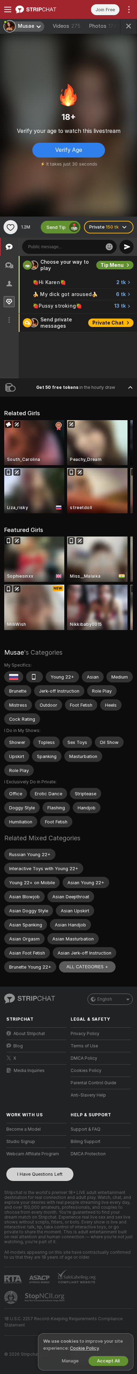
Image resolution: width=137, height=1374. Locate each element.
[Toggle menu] (7, 9)
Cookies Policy (86, 1070)
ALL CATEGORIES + (87, 966)
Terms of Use (84, 1046)
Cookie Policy (84, 1348)
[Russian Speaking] (13, 676)
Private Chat (108, 323)
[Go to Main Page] (41, 9)
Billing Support (85, 1141)
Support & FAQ (85, 1129)
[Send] (126, 247)
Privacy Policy (85, 1033)
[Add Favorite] (11, 227)
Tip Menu (112, 265)
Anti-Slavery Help (88, 1095)
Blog (18, 1046)
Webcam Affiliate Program (32, 1153)
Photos (104, 26)
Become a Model (23, 1129)
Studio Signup (20, 1141)
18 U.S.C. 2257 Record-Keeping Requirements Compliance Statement (63, 1322)
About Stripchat (29, 1033)
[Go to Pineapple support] (11, 1297)
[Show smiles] (109, 247)
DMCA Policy (84, 1058)
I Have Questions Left (40, 1174)
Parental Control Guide (93, 1082)
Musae (14, 652)
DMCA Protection (88, 1153)
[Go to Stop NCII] (45, 1297)
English (104, 999)
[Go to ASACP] (40, 1279)
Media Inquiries (29, 1070)
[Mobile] (34, 676)
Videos (66, 26)
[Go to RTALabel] (13, 1279)
